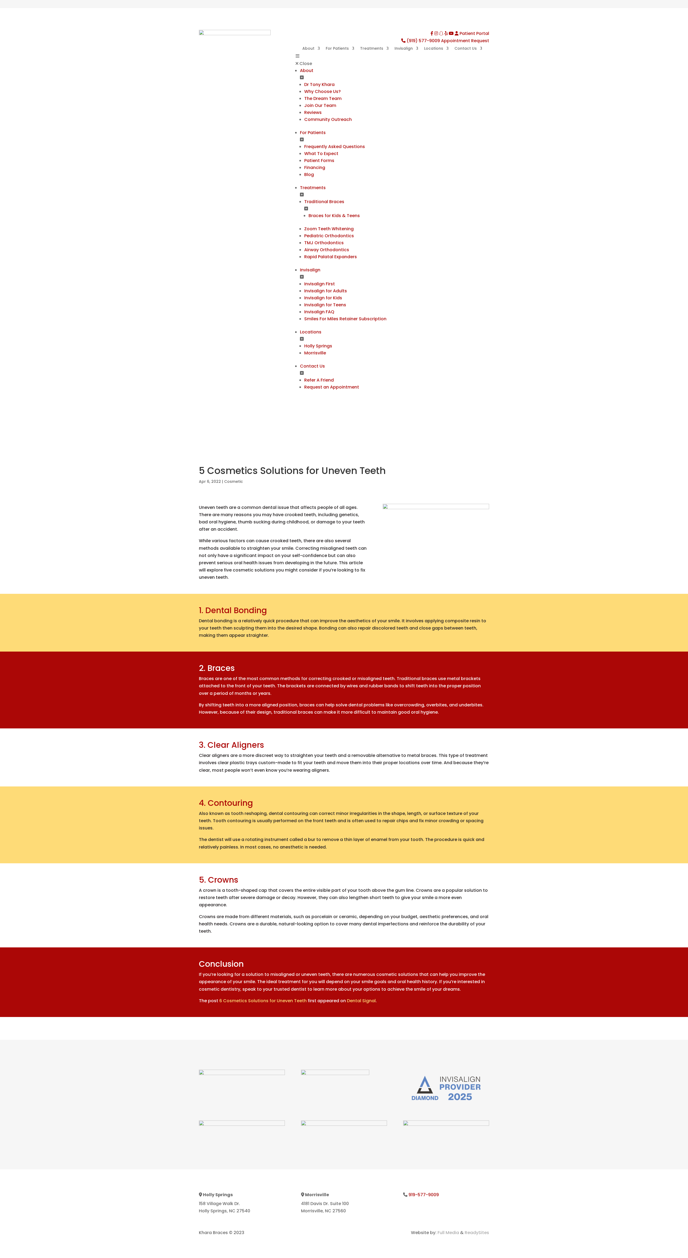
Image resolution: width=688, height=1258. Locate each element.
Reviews (313, 112)
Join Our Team (320, 105)
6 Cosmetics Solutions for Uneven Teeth (263, 1001)
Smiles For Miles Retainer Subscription (345, 319)
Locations (433, 48)
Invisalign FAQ (319, 312)
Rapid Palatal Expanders (330, 257)
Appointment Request (465, 41)
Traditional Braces (324, 202)
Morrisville (315, 353)
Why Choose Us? (322, 91)
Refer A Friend (319, 380)
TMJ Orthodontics (324, 243)
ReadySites (477, 1233)
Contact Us (465, 48)
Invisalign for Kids (323, 298)
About (308, 48)
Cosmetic (233, 481)
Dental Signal (361, 1001)
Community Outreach (328, 119)
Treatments (371, 48)
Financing (314, 167)
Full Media (448, 1233)
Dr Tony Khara (319, 84)
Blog (309, 174)
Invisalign (404, 48)
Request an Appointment (331, 387)
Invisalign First (319, 284)
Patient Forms (319, 160)
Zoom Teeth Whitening (329, 229)
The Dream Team (323, 98)
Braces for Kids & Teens (334, 216)
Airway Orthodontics (326, 250)
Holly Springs (318, 346)
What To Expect (321, 153)
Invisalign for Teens (325, 305)
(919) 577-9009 (423, 41)
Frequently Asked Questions (334, 146)
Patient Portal (473, 33)
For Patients (337, 48)
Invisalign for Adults (325, 291)
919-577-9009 (423, 1195)
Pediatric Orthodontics (329, 236)
